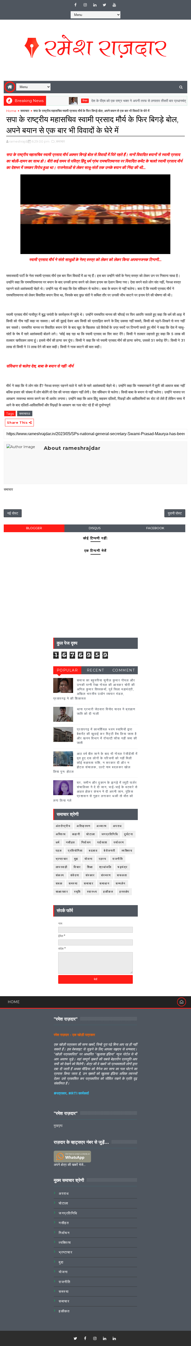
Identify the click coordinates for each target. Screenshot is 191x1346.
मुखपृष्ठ (58, 1125)
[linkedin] (94, 5)
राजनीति (117, 859)
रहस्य (102, 859)
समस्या (73, 883)
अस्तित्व (61, 834)
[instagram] (85, 5)
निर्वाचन (86, 842)
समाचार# (24, 413)
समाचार (24, 111)
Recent (95, 670)
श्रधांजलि (105, 867)
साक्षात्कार (62, 891)
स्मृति (77, 891)
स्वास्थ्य (92, 891)
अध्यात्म (101, 826)
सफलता (122, 875)
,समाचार (60, 141)
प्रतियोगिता (75, 850)
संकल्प (60, 875)
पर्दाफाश (102, 842)
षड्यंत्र (123, 867)
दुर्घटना (128, 834)
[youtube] (114, 5)
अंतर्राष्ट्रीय (63, 826)
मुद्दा (76, 859)
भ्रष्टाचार (62, 859)
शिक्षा (90, 867)
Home (11, 111)
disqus (94, 528)
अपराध (117, 826)
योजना (89, 859)
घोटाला (90, 834)
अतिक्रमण (83, 826)
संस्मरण (106, 875)
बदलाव (93, 850)
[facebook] (75, 5)
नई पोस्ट (12, 513)
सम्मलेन (121, 883)
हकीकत (108, 891)
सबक (59, 883)
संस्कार (90, 875)
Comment (123, 670)
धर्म (58, 842)
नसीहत (70, 842)
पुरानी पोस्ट (175, 513)
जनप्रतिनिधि (109, 834)
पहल (59, 850)
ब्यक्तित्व (127, 850)
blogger (34, 528)
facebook (155, 528)
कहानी (76, 834)
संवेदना (74, 875)
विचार (70, 100)
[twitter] (104, 5)
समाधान (104, 883)
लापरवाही (62, 867)
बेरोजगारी (109, 850)
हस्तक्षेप (124, 891)
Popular (67, 670)
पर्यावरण (119, 842)
